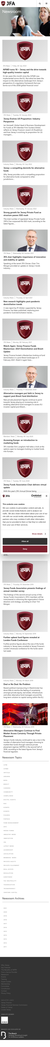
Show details (37, 534)
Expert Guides (6, 981)
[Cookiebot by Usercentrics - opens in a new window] (31, 496)
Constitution (5, 988)
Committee (5, 986)
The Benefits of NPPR (9, 970)
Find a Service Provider (9, 972)
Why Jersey (5, 965)
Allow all (25, 541)
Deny (25, 549)
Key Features (5, 967)
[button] (46, 3)
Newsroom (5, 974)
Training (4, 979)
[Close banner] (46, 496)
